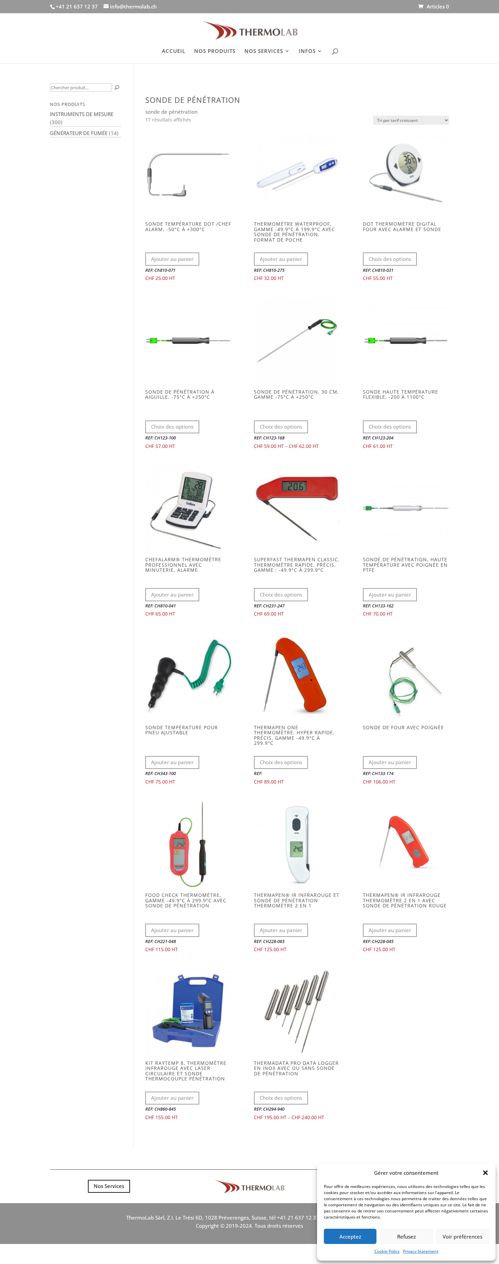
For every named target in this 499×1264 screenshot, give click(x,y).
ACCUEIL (173, 51)
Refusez (406, 1236)
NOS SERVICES (263, 51)
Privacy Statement (421, 1251)
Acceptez (350, 1236)
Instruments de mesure (81, 114)
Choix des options (390, 259)
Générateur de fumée (79, 133)
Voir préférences (462, 1236)
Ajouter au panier (172, 259)
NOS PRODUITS (215, 51)
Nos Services (109, 1186)
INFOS (307, 51)
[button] (485, 1172)
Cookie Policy (387, 1251)
